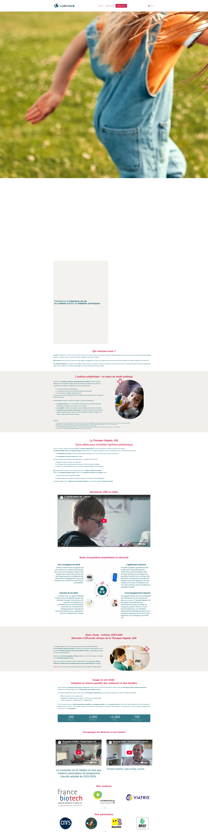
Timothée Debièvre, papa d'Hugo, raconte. (125, 769)
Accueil (100, 6)
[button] (56, 798)
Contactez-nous (121, 5)
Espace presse (109, 6)
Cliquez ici (56, 666)
